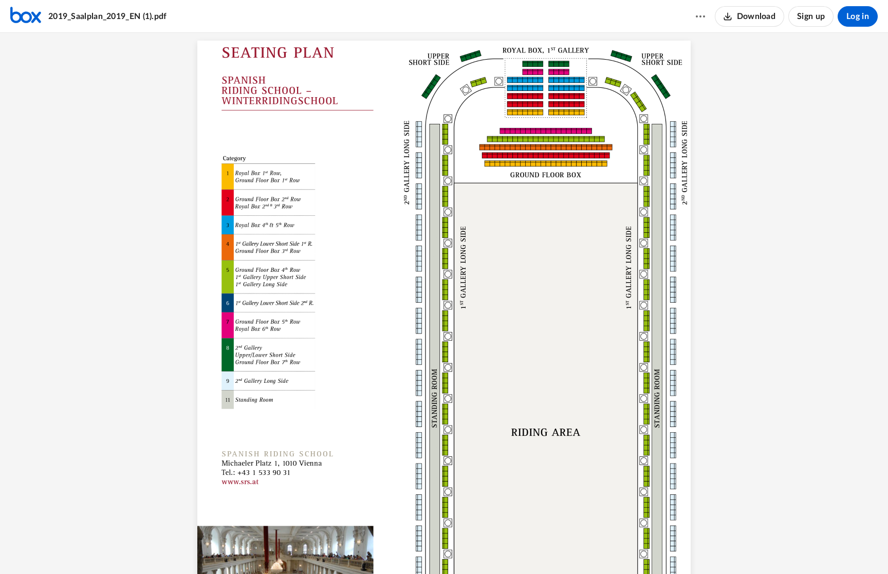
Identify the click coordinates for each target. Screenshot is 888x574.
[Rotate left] (481, 549)
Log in (857, 16)
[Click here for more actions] (700, 16)
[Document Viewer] (444, 303)
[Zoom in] (461, 549)
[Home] (25, 16)
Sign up (811, 16)
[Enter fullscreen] (501, 549)
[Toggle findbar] (405, 549)
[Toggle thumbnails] (387, 549)
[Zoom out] (426, 549)
